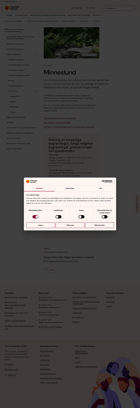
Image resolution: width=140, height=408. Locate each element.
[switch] (58, 216)
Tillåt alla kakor (99, 225)
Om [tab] (100, 188)
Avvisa (40, 225)
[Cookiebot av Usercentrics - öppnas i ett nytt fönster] (105, 181)
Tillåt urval (70, 225)
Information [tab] (70, 188)
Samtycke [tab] (39, 188)
